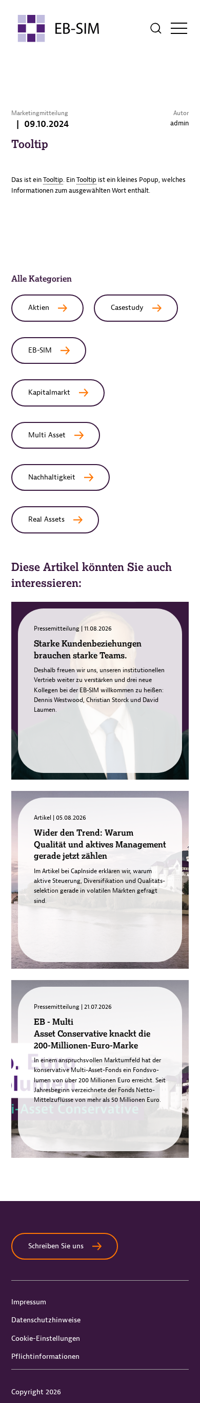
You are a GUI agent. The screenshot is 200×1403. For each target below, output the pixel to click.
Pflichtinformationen (45, 1356)
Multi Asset (47, 435)
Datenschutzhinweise (46, 1320)
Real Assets (46, 519)
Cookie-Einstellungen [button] (45, 1338)
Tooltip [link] (53, 179)
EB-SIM (40, 350)
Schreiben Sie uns (56, 1246)
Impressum (28, 1302)
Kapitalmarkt (49, 392)
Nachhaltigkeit (51, 477)
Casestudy (127, 307)
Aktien (38, 307)
